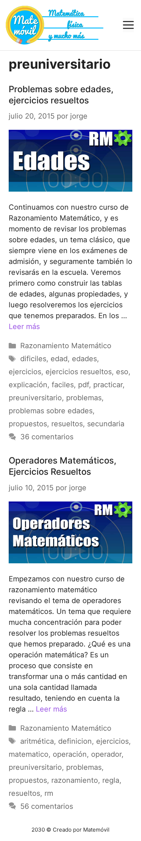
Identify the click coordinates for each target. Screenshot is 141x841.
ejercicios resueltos (79, 371)
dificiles (33, 358)
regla (110, 780)
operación (70, 754)
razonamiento (74, 780)
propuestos (28, 423)
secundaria (105, 423)
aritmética (37, 741)
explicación (28, 384)
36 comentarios (46, 436)
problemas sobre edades (51, 410)
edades (84, 358)
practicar (108, 384)
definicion (75, 741)
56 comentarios (46, 806)
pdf (83, 384)
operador (106, 754)
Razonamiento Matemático (65, 345)
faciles (63, 384)
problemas (84, 397)
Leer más (24, 326)
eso (122, 371)
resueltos (67, 423)
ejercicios (25, 371)
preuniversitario (35, 397)
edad (59, 358)
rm (48, 793)
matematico (28, 754)
